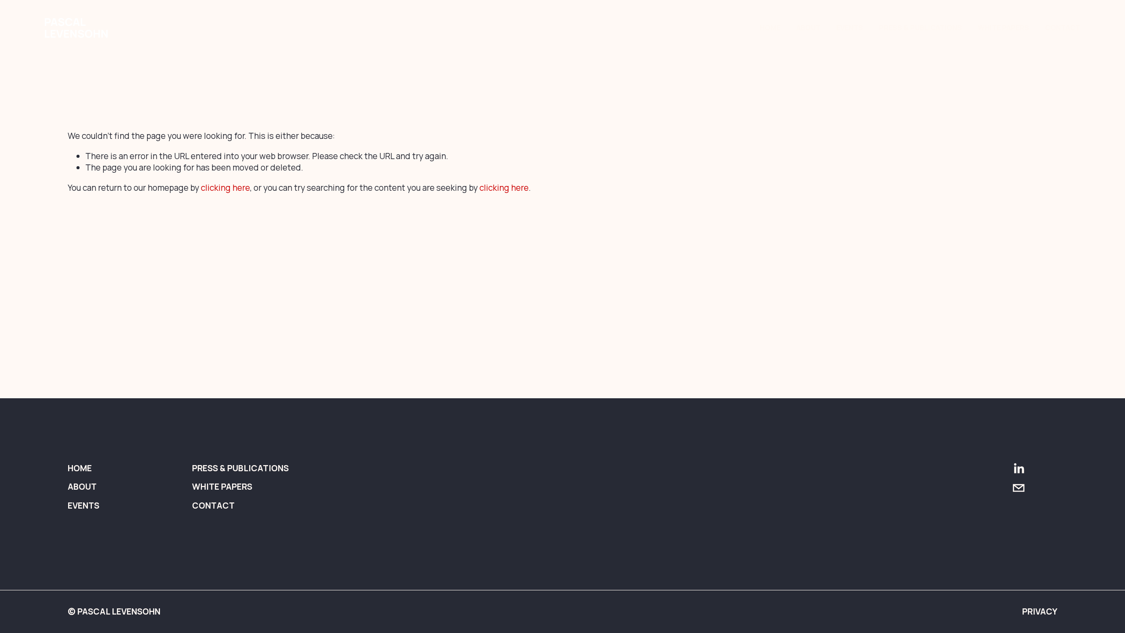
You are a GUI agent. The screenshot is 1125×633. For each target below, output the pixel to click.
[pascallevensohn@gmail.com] (1018, 488)
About (808, 28)
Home (770, 28)
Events (849, 28)
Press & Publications (920, 28)
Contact (1062, 28)
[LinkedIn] (1018, 468)
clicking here (225, 187)
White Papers (1003, 28)
